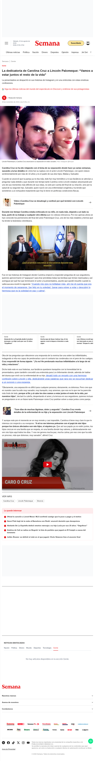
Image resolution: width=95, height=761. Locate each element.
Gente (13, 61)
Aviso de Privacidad (11, 749)
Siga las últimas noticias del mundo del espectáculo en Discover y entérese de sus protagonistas (46, 89)
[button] (47, 464)
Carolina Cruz (8, 501)
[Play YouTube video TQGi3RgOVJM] (47, 464)
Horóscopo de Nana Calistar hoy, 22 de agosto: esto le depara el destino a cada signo (54, 341)
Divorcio (40, 501)
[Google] (3, 742)
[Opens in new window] (8, 742)
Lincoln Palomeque (25, 501)
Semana (5, 61)
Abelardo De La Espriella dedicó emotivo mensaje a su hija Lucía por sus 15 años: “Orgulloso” (18, 341)
